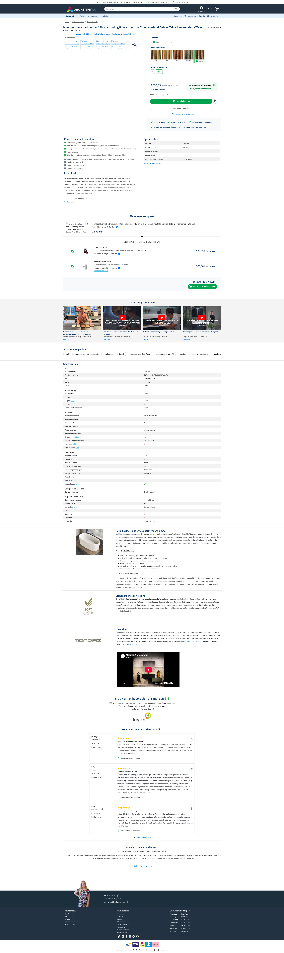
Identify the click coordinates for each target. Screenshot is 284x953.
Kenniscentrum (93, 16)
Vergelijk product (215, 28)
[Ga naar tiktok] (119, 936)
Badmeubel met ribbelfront (139, 354)
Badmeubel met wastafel (165, 354)
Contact (120, 919)
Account (201, 11)
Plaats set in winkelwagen (203, 286)
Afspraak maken (190, 16)
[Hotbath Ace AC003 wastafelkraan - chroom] (85, 266)
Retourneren (69, 919)
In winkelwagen (183, 101)
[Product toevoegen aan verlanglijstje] (215, 101)
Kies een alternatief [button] (101, 271)
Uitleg (153, 147)
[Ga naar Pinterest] (133, 936)
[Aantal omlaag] (159, 95)
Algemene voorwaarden (124, 950)
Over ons (120, 914)
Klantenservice (212, 16)
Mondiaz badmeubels (200, 354)
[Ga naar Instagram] (130, 936)
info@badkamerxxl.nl (118, 902)
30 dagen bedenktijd (181, 2)
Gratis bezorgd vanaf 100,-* (159, 2)
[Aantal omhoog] (168, 95)
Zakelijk (202, 16)
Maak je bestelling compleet (185, 114)
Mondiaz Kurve (219, 354)
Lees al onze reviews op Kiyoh (141, 709)
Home (67, 22)
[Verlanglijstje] (210, 9)
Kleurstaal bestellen (181, 108)
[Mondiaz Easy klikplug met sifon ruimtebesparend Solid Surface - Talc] (85, 251)
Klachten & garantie (72, 924)
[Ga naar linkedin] (122, 936)
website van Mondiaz (194, 641)
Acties (82, 16)
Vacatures (121, 927)
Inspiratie (104, 16)
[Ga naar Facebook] (126, 936)
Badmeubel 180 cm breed (114, 354)
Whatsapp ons (114, 898)
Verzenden (69, 916)
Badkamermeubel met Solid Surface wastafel (82, 354)
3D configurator (136, 644)
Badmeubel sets (92, 22)
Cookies (135, 950)
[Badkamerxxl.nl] (81, 9)
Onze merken (122, 932)
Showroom (178, 16)
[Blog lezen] (82, 318)
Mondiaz (182, 354)
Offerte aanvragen (71, 922)
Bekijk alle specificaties (152, 163)
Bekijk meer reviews (143, 837)
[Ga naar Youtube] (137, 936)
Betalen (68, 914)
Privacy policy (143, 950)
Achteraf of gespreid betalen (108, 2)
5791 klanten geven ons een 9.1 (133, 2)
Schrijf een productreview (142, 866)
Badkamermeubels (78, 22)
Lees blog (66, 339)
